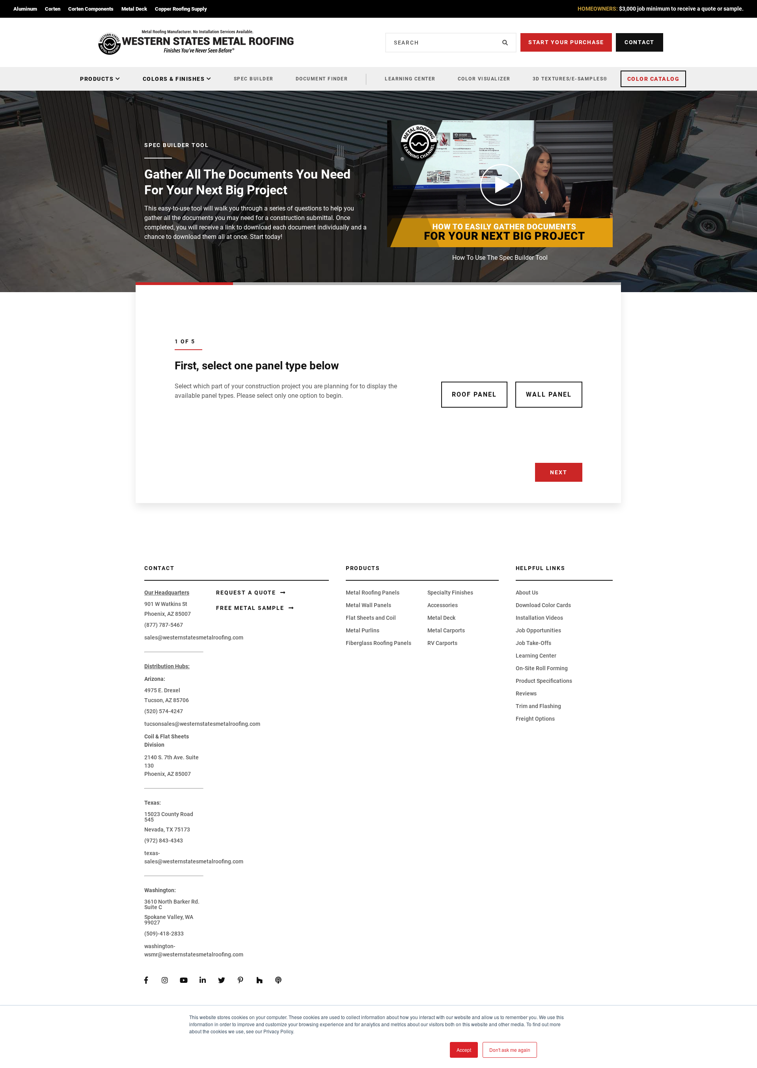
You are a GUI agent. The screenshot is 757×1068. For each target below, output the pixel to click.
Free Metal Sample (251, 608)
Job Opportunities (538, 630)
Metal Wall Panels (368, 605)
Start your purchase (566, 42)
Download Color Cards (543, 605)
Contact (639, 42)
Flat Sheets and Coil (371, 618)
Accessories (442, 605)
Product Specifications (544, 681)
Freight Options (535, 719)
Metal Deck (134, 9)
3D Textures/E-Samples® (570, 79)
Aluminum (25, 9)
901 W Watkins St (165, 604)
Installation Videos (539, 618)
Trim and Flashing (538, 706)
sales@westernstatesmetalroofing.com (193, 637)
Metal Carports (446, 630)
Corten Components (91, 9)
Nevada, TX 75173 (167, 829)
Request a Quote (247, 592)
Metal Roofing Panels (372, 592)
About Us (527, 592)
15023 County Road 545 (168, 817)
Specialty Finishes (450, 592)
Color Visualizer (484, 79)
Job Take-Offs (533, 643)
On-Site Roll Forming (542, 668)
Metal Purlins (362, 630)
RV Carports (442, 643)
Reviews (526, 693)
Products (97, 79)
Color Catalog (653, 79)
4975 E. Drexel (162, 690)
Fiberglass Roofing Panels (378, 643)
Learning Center (410, 79)
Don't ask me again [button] (509, 1049)
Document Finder (322, 79)
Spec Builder (254, 79)
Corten (52, 9)
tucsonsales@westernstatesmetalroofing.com (202, 724)
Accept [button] (464, 1049)
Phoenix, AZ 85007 (167, 614)
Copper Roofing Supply (181, 9)
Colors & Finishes (174, 79)
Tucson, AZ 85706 (166, 700)
